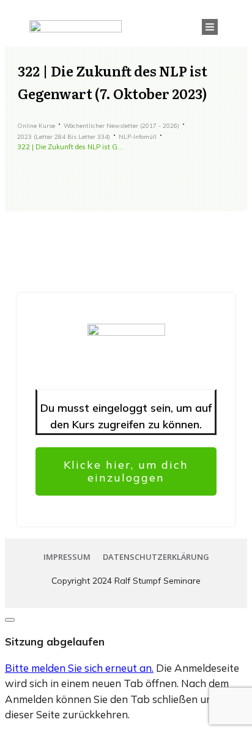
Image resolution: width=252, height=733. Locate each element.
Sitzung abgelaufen (55, 641)
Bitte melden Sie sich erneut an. (79, 667)
